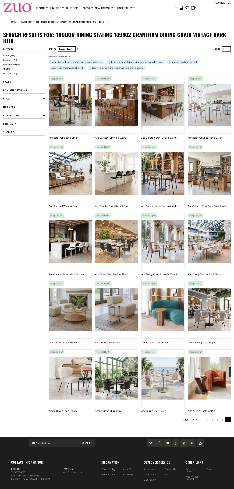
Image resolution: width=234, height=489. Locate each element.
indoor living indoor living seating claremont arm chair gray (135, 62)
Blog (166, 474)
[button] (187, 7)
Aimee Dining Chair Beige (201, 342)
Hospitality (127, 474)
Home (13, 22)
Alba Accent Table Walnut (201, 410)
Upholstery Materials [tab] (15, 90)
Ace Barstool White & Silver (64, 206)
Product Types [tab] (11, 115)
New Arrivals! (12, 64)
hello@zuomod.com (73, 472)
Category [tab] (8, 49)
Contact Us (170, 469)
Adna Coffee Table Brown (63, 342)
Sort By (52, 49)
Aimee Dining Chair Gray (108, 410)
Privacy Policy (108, 469)
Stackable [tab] (8, 132)
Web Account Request (192, 477)
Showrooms (149, 469)
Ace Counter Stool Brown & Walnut (160, 206)
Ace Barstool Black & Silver (63, 137)
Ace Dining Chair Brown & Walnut (159, 274)
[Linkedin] (167, 443)
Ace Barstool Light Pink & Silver (205, 137)
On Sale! (10, 73)
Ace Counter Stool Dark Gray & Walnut (208, 206)
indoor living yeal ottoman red (183, 62)
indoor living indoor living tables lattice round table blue (76, 62)
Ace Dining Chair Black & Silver (111, 274)
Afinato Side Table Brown (155, 342)
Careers (211, 469)
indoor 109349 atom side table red (67, 68)
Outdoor (10, 59)
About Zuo (127, 469)
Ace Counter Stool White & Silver (66, 274)
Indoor (9, 55)
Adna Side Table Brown (107, 342)
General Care (108, 474)
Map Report (149, 479)
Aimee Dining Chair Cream (63, 410)
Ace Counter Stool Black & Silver (112, 206)
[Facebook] (159, 443)
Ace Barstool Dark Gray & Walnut (159, 137)
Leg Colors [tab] (9, 107)
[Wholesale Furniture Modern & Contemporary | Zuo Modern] (18, 7)
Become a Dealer (191, 470)
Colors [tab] (7, 81)
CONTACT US (223, 2)
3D (7, 69)
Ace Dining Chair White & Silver (204, 274)
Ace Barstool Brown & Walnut (111, 137)
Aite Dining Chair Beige (153, 410)
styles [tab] (6, 98)
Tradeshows (149, 474)
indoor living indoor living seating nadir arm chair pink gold (116, 68)
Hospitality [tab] (9, 123)
